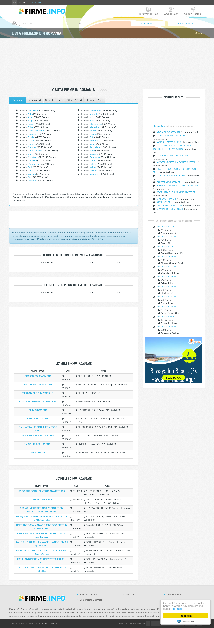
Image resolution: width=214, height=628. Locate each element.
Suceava (94, 153)
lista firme (196, 33)
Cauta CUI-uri (35, 2)
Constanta (33, 157)
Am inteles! (186, 616)
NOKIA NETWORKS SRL (169, 142)
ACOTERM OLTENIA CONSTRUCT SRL (176, 162)
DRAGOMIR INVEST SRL (169, 205)
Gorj (30, 177)
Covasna (32, 160)
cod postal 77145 (165, 226)
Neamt (93, 133)
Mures (93, 130)
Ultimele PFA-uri (94, 100)
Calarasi (32, 147)
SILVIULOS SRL (164, 202)
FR (24, 2)
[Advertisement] (107, 62)
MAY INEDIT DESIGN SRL (170, 209)
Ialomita (94, 113)
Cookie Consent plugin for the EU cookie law (185, 621)
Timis (92, 160)
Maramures (96, 123)
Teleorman (95, 157)
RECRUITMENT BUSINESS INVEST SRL (176, 192)
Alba (30, 113)
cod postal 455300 (166, 256)
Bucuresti (33, 110)
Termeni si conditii (47, 623)
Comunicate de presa (91, 599)
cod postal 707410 (166, 266)
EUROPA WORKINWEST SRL (171, 135)
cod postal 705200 (166, 296)
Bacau (31, 123)
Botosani (32, 133)
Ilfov (92, 120)
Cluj (30, 153)
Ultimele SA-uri (74, 100)
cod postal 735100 (166, 286)
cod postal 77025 (165, 316)
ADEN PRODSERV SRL (168, 132)
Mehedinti (95, 127)
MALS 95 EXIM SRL (166, 199)
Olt (91, 137)
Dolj (30, 167)
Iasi (91, 117)
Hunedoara (95, 110)
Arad (30, 117)
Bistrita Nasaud (36, 130)
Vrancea (94, 173)
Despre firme (160, 126)
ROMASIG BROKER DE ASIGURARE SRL (177, 185)
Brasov (31, 140)
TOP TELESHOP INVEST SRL (171, 175)
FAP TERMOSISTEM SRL (169, 182)
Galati (31, 170)
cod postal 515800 (166, 276)
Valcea (93, 167)
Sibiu (92, 150)
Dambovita (33, 163)
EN (19, 2)
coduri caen (171, 13)
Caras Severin (35, 150)
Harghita (32, 180)
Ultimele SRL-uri (53, 100)
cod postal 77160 (165, 246)
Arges (31, 120)
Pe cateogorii (35, 100)
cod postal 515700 (166, 306)
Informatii (176, 608)
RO (14, 2)
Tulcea (93, 163)
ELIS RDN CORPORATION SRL (172, 155)
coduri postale (192, 13)
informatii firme (148, 13)
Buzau (31, 143)
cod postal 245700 (166, 326)
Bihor (31, 127)
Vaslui (93, 170)
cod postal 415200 (166, 236)
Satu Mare (95, 147)
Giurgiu (32, 173)
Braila (31, 137)
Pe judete (17, 100)
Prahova (94, 140)
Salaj (92, 143)
